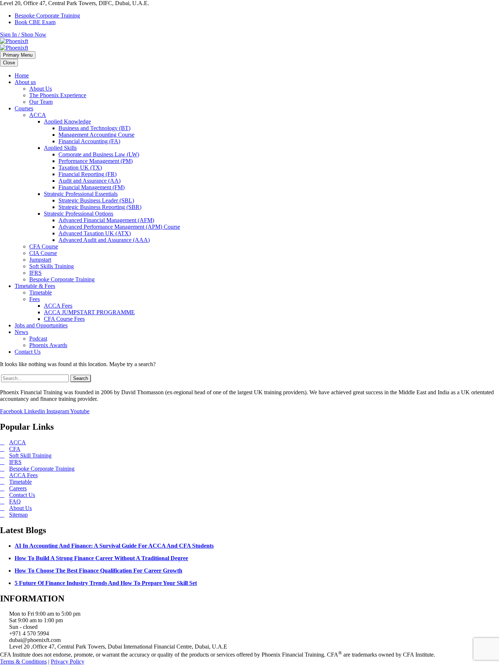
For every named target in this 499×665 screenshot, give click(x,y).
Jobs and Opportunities (41, 325)
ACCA (37, 115)
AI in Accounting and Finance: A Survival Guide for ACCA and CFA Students (114, 546)
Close (9, 62)
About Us (40, 89)
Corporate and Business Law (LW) (98, 154)
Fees (34, 299)
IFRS (35, 273)
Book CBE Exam (35, 22)
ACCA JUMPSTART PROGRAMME (89, 312)
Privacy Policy (67, 661)
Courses (24, 108)
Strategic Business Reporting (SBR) (99, 207)
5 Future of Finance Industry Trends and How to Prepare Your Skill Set (106, 583)
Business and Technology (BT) (94, 128)
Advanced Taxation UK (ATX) (94, 233)
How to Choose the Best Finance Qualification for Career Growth (98, 570)
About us (25, 82)
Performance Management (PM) (95, 161)
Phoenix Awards (48, 345)
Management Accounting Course (96, 135)
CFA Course (43, 246)
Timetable (40, 292)
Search (80, 378)
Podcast (38, 338)
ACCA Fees (58, 306)
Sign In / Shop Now (23, 34)
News (21, 332)
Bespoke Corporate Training (47, 15)
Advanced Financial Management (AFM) (106, 220)
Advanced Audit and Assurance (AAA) (104, 240)
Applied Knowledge (67, 121)
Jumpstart (40, 259)
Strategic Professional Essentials (81, 194)
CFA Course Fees (64, 319)
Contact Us (28, 352)
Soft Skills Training (51, 266)
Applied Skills (60, 148)
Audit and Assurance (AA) (89, 181)
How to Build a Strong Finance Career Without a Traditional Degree (101, 558)
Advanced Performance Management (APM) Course (119, 227)
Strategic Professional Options (78, 213)
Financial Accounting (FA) (89, 141)
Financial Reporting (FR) (87, 174)
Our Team (41, 102)
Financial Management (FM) (91, 187)
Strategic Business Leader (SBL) (96, 200)
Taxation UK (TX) (80, 167)
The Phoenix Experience (57, 95)
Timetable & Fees (35, 286)
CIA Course (43, 253)
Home (22, 75)
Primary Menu (18, 55)
